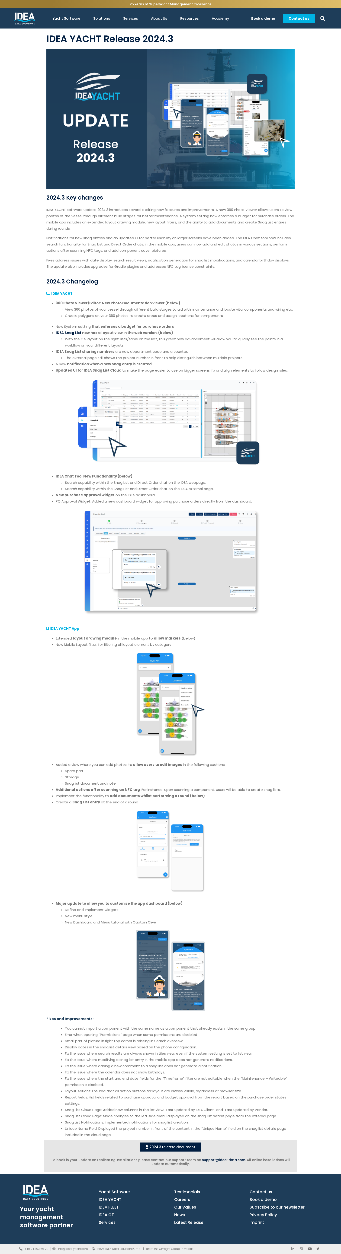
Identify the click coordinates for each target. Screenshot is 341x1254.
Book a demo (263, 1199)
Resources (189, 18)
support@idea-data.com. (224, 1160)
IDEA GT (106, 1215)
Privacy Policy (263, 1215)
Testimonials (187, 1192)
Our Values (185, 1207)
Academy (220, 18)
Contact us (261, 1192)
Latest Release (188, 1222)
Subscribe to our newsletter (277, 1207)
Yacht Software (66, 18)
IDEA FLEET (109, 1207)
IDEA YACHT (110, 1199)
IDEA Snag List (68, 332)
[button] (322, 18)
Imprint (257, 1222)
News (179, 1215)
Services (130, 18)
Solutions (101, 18)
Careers (182, 1199)
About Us (159, 18)
